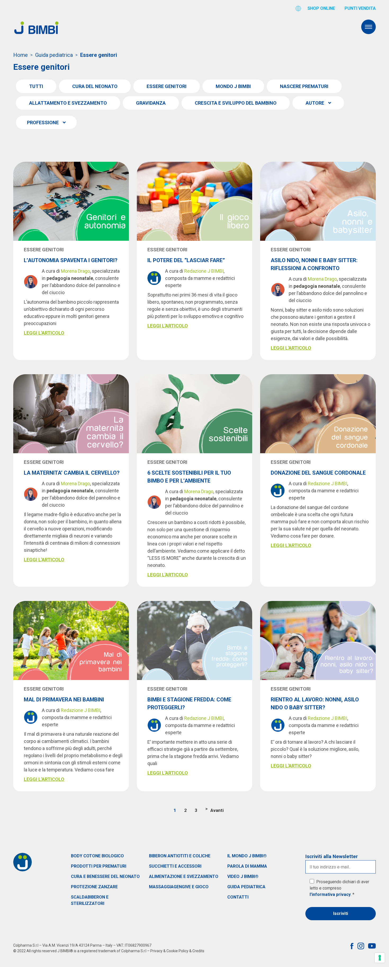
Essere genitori (167, 86)
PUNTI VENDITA (360, 8)
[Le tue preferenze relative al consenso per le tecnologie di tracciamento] (380, 958)
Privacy (156, 951)
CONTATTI (237, 897)
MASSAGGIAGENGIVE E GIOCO (179, 886)
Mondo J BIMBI (233, 86)
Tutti (36, 86)
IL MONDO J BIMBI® (247, 855)
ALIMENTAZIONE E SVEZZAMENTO (183, 876)
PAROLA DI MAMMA (247, 866)
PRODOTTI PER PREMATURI (98, 866)
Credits (198, 951)
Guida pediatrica (54, 55)
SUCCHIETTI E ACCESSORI (175, 866)
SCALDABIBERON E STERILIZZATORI (89, 900)
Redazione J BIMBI (204, 271)
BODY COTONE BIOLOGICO (97, 855)
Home (20, 55)
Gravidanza (151, 103)
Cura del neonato (94, 86)
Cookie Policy (177, 951)
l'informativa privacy (330, 894)
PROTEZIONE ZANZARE (94, 886)
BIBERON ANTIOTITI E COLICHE (179, 855)
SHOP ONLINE (321, 8)
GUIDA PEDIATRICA (246, 886)
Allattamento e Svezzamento (68, 103)
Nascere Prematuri (304, 86)
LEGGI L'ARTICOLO (44, 333)
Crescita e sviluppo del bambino (236, 103)
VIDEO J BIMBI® (243, 876)
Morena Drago (75, 271)
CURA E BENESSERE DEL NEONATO (105, 876)
